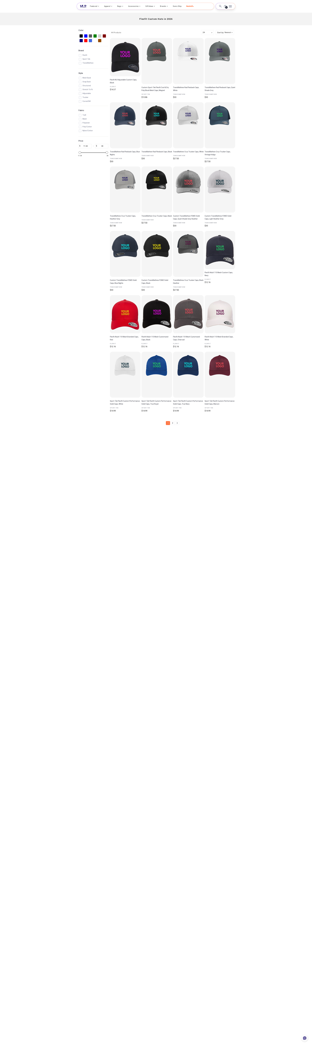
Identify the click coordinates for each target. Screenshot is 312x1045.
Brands (163, 6)
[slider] (80, 152)
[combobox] (224, 32)
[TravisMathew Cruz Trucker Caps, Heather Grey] (125, 190)
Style (80, 73)
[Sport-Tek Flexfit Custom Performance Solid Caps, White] (125, 375)
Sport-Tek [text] (145, 94)
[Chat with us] (305, 1038)
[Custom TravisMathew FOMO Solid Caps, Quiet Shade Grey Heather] (188, 190)
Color (80, 30)
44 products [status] (116, 33)
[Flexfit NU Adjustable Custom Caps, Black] (125, 57)
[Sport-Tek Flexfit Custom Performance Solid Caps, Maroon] (220, 375)
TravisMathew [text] (179, 94)
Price (80, 141)
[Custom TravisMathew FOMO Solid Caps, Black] (156, 254)
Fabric (81, 110)
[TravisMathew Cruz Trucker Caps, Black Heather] (188, 254)
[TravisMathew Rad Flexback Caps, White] (188, 61)
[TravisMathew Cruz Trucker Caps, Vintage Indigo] (220, 125)
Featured (93, 6)
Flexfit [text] (113, 86)
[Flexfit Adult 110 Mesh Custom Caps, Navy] (220, 250)
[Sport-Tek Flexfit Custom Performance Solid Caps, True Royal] (156, 375)
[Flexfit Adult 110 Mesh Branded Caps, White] (220, 314)
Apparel (107, 6)
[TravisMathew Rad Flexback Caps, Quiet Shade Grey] (220, 61)
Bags (119, 6)
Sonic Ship (177, 6)
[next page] (177, 423)
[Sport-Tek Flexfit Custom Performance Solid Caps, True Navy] (188, 375)
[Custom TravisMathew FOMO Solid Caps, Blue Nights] (125, 254)
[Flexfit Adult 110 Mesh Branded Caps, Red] (125, 314)
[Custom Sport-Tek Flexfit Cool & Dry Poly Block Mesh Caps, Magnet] (156, 61)
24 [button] (204, 32)
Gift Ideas (149, 6)
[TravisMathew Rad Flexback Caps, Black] (156, 125)
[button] (190, 6)
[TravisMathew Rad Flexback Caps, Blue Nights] (125, 125)
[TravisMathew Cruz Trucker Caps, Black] (156, 190)
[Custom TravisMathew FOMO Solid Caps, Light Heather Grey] (220, 190)
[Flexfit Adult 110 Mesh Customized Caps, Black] (156, 314)
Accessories (133, 6)
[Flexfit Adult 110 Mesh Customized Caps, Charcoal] (188, 314)
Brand (81, 50)
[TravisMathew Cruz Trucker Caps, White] (188, 125)
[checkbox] (81, 36)
